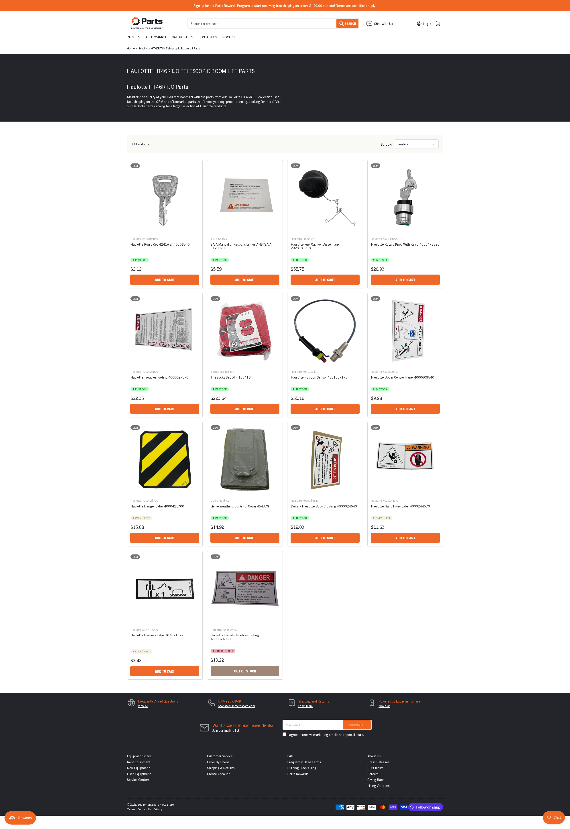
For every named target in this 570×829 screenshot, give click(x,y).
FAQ (290, 756)
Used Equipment (139, 774)
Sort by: (386, 144)
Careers (373, 774)
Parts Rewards (297, 774)
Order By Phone (218, 762)
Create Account (218, 774)
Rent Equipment (139, 762)
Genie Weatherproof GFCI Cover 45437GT (241, 506)
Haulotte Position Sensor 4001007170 (319, 377)
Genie (214, 500)
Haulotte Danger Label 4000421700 (157, 506)
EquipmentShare (139, 756)
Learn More (305, 706)
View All (143, 706)
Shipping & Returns (221, 768)
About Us (384, 706)
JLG (213, 238)
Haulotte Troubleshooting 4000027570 (159, 377)
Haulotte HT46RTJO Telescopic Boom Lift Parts (169, 48)
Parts (131, 37)
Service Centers (138, 779)
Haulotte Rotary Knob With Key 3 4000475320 (405, 244)
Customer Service (220, 756)
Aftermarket (156, 37)
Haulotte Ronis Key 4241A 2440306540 (160, 244)
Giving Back (375, 779)
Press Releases (378, 762)
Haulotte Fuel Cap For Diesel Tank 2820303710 (315, 246)
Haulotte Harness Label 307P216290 (157, 635)
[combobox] (273, 23)
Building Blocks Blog (301, 768)
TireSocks (217, 371)
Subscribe (357, 725)
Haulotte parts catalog (148, 106)
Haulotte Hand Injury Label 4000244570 (400, 506)
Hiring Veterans (378, 785)
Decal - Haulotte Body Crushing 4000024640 (324, 506)
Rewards (229, 37)
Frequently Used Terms (304, 762)
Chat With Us (383, 23)
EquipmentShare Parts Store (156, 804)
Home (131, 48)
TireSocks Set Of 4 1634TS (231, 377)
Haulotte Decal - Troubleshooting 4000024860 (235, 637)
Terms (131, 809)
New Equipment (138, 768)
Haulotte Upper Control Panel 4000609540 (402, 377)
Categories (180, 37)
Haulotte (136, 238)
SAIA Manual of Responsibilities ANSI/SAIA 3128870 (241, 246)
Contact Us (208, 37)
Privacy (158, 809)
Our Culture (375, 768)
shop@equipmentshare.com (236, 706)
